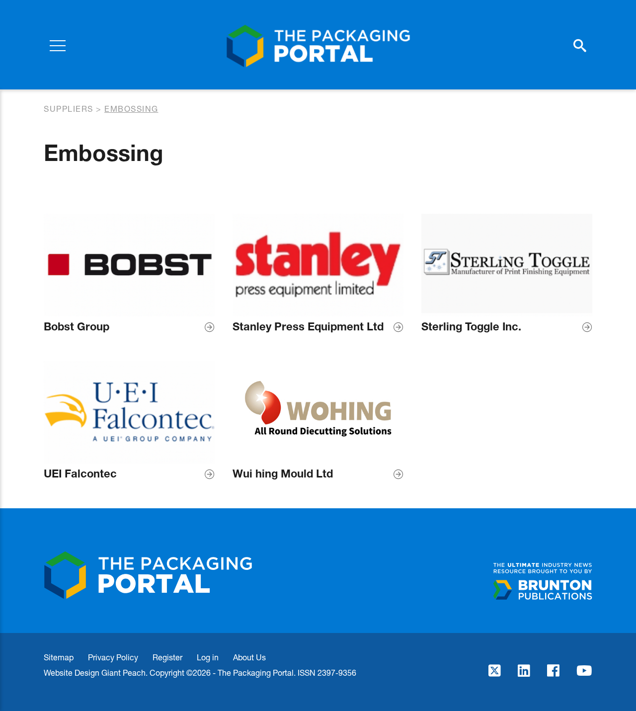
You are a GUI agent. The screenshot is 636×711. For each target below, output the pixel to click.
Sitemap (59, 657)
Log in (208, 657)
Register (167, 657)
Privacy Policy (113, 657)
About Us (249, 657)
